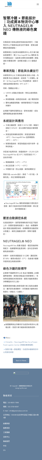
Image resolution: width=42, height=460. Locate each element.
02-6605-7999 (13, 403)
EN (4, 450)
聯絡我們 (6, 441)
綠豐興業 (6, 424)
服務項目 (6, 428)
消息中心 (6, 437)
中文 (4, 446)
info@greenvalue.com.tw (18, 411)
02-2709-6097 (13, 407)
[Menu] (38, 4)
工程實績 (6, 432)
